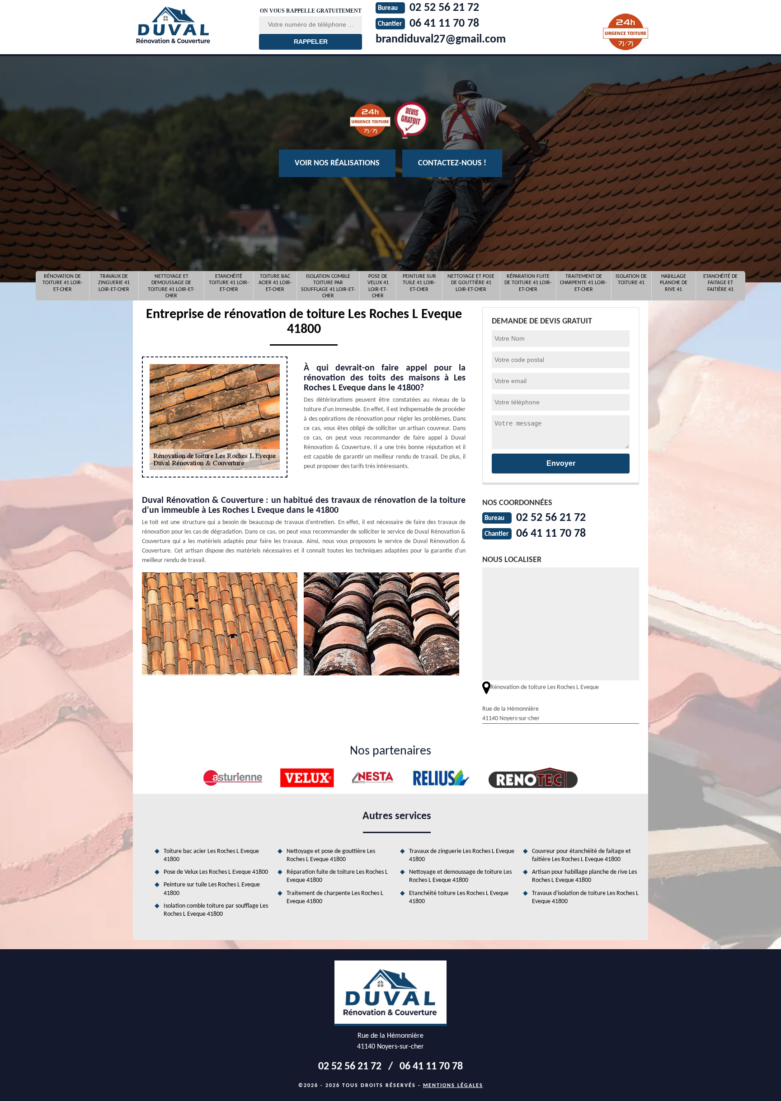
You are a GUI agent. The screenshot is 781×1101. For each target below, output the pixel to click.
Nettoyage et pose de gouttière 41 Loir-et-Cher (470, 283)
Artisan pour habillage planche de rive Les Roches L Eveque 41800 (584, 876)
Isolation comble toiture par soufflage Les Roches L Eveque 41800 (216, 910)
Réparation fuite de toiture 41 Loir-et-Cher (528, 283)
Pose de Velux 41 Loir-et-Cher (378, 286)
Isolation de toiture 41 (631, 280)
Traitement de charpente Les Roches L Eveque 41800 (335, 897)
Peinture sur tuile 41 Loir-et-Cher (419, 283)
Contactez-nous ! (452, 163)
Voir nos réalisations (337, 163)
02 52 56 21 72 (551, 518)
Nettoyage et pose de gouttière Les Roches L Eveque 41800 (331, 855)
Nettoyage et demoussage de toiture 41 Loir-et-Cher (171, 286)
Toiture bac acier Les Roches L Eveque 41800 (211, 855)
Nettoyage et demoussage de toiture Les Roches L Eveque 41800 (460, 876)
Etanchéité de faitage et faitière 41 (720, 283)
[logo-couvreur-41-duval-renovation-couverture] (190, 25)
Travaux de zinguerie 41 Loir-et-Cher (114, 283)
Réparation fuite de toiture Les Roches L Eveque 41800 (337, 876)
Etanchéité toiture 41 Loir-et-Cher (229, 283)
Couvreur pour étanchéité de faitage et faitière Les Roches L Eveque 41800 (581, 855)
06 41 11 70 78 (551, 534)
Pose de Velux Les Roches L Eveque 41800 (216, 872)
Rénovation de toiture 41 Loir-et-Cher (62, 283)
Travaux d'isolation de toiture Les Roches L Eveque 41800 (585, 897)
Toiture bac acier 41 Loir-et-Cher (275, 283)
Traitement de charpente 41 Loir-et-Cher (583, 283)
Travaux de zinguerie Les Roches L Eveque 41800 (461, 855)
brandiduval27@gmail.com (441, 39)
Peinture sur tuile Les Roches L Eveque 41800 (212, 888)
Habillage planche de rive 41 (673, 283)
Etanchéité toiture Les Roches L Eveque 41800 (458, 897)
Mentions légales (453, 1085)
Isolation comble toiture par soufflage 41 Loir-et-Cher (328, 286)
